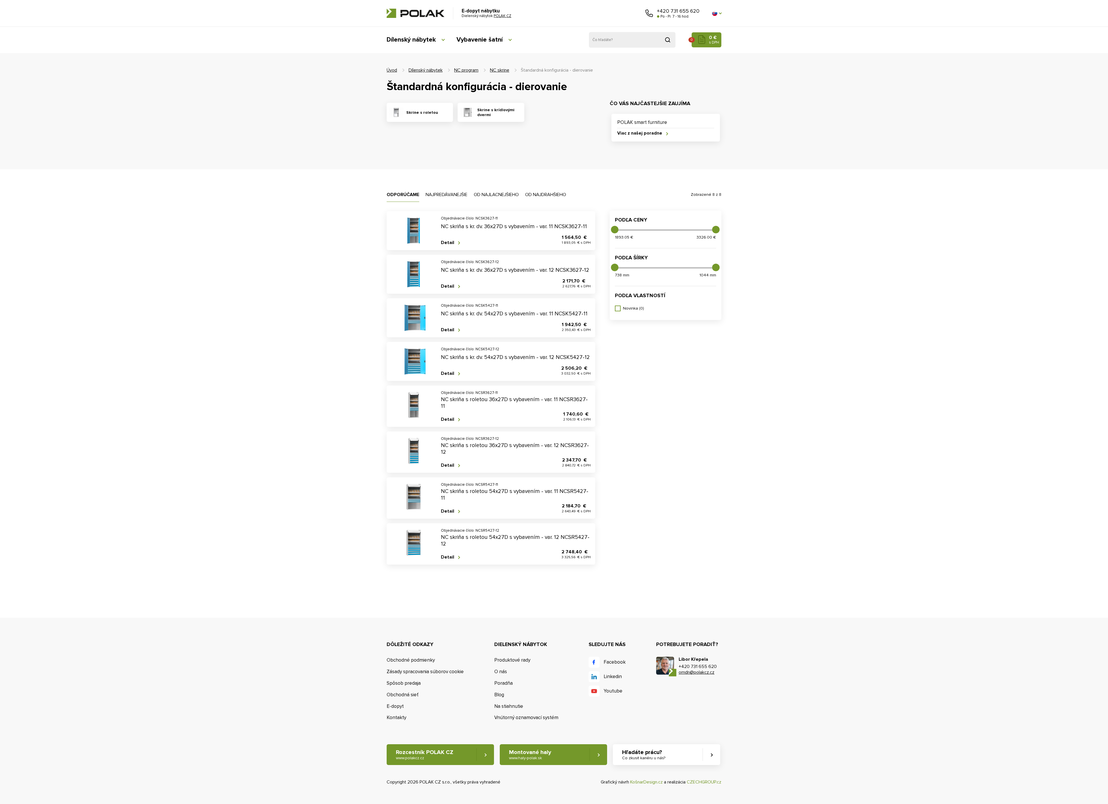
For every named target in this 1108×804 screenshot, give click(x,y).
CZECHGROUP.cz (704, 782)
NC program (466, 70)
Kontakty (396, 717)
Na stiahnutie (508, 706)
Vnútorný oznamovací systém (526, 717)
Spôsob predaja (404, 683)
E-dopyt (395, 706)
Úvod (392, 70)
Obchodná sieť (402, 695)
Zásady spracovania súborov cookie (425, 672)
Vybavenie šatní (479, 40)
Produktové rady (512, 660)
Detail (447, 242)
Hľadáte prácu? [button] (643, 754)
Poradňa (503, 683)
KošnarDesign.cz (646, 782)
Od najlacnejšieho (496, 195)
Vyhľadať (667, 40)
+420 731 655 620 (678, 11)
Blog (499, 695)
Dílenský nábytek (411, 40)
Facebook (615, 662)
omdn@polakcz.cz (696, 672)
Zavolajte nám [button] (649, 13)
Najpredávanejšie (446, 195)
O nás (500, 672)
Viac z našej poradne (639, 133)
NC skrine (499, 70)
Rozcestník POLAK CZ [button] (424, 754)
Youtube (613, 691)
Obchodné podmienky (411, 660)
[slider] (614, 229)
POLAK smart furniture (642, 122)
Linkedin (613, 676)
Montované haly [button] (530, 754)
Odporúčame (403, 195)
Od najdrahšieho (545, 195)
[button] (716, 13)
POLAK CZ (415, 13)
